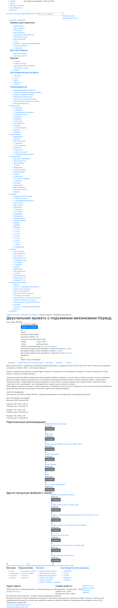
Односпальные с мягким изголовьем (27, 298)
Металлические (19, 39)
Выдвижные (18, 167)
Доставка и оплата (17, 5)
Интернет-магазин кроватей (16, 14)
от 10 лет (17, 245)
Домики (17, 223)
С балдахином (19, 247)
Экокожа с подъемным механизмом (27, 306)
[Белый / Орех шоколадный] (21, 357)
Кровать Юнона (50, 464)
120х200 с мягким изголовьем (25, 300)
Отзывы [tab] (68, 363)
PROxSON (17, 76)
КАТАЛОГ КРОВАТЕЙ (17, 20)
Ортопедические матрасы (24, 72)
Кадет (47, 474)
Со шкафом (18, 212)
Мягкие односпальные (22, 289)
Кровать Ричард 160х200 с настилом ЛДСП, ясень (63, 444)
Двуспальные (19, 26)
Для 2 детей (18, 203)
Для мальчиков (19, 218)
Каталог (13, 1)
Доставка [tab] (49, 363)
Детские (13, 194)
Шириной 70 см (19, 280)
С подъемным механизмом (24, 112)
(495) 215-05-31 (33, 14)
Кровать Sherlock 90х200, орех (62, 555)
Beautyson (17, 82)
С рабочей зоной (20, 260)
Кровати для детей (46, 578)
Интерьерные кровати (18, 282)
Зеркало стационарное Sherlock (62, 495)
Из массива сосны (20, 37)
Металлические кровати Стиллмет (26, 101)
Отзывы (13, 578)
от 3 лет (17, 229)
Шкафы (16, 70)
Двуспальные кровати (29, 315)
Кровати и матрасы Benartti (24, 95)
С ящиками (18, 48)
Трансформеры (19, 172)
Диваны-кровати (20, 220)
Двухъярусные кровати (48, 575)
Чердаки (13, 249)
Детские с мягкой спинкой (24, 293)
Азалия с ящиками (51, 454)
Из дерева (17, 119)
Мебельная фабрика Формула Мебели (27, 92)
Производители (16, 8)
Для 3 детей (18, 205)
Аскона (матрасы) (50, 346)
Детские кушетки (20, 56)
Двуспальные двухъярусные (24, 35)
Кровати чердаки (45, 580)
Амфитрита (49, 434)
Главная (9, 315)
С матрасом (18, 110)
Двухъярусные (19, 32)
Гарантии (13, 575)
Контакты (13, 10)
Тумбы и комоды (20, 63)
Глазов (68, 348)
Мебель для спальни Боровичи (25, 99)
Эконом (16, 192)
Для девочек (18, 216)
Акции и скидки (28, 573)
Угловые (17, 165)
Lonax (16, 78)
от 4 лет (17, 231)
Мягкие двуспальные (21, 291)
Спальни (17, 61)
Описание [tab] (11, 363)
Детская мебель (19, 50)
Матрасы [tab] (59, 363)
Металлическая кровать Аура (55, 424)
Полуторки (18, 30)
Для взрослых (19, 163)
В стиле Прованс (20, 128)
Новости (25, 575)
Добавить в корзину (29, 327)
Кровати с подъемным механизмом (27, 43)
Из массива (18, 176)
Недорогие (18, 117)
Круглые (17, 309)
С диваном (18, 181)
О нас (12, 571)
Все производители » (21, 103)
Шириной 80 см (19, 278)
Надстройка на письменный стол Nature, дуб (67, 545)
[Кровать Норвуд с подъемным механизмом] (21, 322)
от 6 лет (17, 236)
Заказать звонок (88, 588)
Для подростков (20, 161)
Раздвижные (18, 214)
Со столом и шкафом (22, 178)
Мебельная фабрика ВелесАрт (25, 90)
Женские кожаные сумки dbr (17, 607)
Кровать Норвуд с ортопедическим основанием (68, 525)
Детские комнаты (20, 53)
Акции (12, 3)
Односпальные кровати (48, 571)
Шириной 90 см (19, 276)
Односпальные (19, 28)
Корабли (17, 225)
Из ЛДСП (17, 273)
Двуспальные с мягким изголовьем (27, 302)
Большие (17, 125)
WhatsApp (86, 590)
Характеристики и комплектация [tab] (30, 363)
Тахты (16, 41)
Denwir (16, 80)
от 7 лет (17, 238)
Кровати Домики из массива (50, 582)
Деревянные (18, 136)
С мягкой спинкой (20, 46)
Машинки (17, 227)
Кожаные (17, 132)
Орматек (67, 580)
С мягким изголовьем (22, 295)
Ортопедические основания (24, 66)
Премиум (17, 183)
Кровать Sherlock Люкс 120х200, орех (65, 505)
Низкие (16, 174)
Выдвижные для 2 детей (23, 196)
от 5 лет (17, 234)
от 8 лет (17, 240)
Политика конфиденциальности (18, 605)
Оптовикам (14, 573)
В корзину (49, 429)
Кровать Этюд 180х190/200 (55, 484)
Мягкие (16, 284)
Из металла (18, 121)
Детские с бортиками (22, 159)
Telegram (85, 592)
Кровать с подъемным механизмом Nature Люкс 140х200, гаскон (75, 515)
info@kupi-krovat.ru (13, 591)
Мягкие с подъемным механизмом (26, 287)
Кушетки (17, 130)
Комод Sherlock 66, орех (60, 535)
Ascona (16, 84)
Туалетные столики (21, 68)
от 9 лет (17, 242)
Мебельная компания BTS (23, 97)
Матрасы (13, 311)
